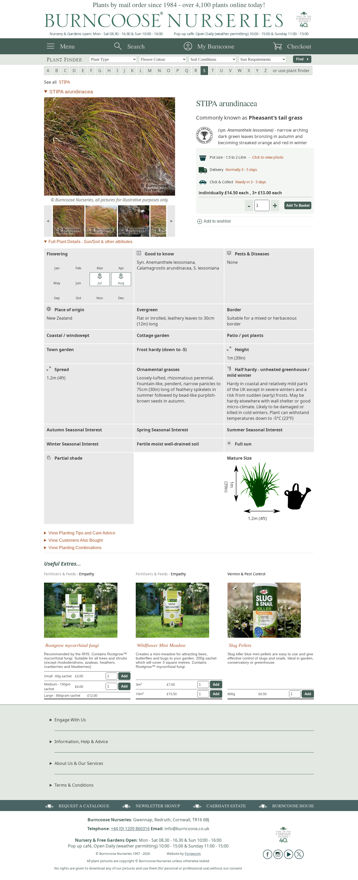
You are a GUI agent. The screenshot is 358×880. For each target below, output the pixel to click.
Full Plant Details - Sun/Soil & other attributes (90, 241)
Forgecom (193, 853)
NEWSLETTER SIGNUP (158, 805)
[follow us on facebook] (267, 857)
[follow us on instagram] (278, 857)
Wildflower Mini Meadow (161, 645)
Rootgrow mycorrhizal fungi (72, 645)
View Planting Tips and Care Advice (81, 533)
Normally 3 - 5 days (241, 169)
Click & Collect (221, 181)
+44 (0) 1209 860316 (130, 828)
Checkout (299, 46)
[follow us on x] (299, 857)
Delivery (216, 169)
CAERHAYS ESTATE (226, 805)
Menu (67, 46)
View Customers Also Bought (75, 540)
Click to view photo (268, 157)
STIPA (64, 82)
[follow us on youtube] (288, 857)
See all (50, 82)
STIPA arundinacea (71, 91)
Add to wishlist (214, 221)
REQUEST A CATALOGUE (84, 805)
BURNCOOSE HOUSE (293, 805)
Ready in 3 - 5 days (250, 181)
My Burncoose (216, 46)
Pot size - (218, 157)
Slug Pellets (240, 645)
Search (136, 46)
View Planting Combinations (74, 547)
